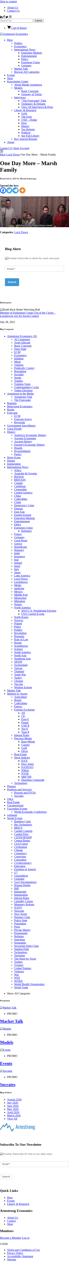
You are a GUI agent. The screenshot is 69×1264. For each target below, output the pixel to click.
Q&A (10, 799)
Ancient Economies (25, 438)
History (25, 126)
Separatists (20, 942)
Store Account (21, 148)
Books (10, 409)
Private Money (22, 929)
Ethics (24, 59)
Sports (17, 377)
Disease (18, 508)
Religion (19, 936)
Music (17, 361)
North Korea (21, 617)
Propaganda (20, 933)
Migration (19, 601)
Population (20, 923)
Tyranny (19, 965)
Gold (24, 113)
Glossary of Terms (31, 94)
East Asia (19, 511)
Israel (17, 566)
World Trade (21, 987)
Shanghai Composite (32, 779)
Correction (20, 856)
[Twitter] (9, 190)
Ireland (18, 562)
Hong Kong (14, 457)
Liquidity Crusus (23, 901)
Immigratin (20, 891)
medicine (19, 588)
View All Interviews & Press (37, 107)
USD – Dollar (29, 119)
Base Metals (28, 741)
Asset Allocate (22, 342)
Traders (18, 961)
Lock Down (13, 154)
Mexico (18, 591)
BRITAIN (20, 479)
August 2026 (14, 1099)
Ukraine (18, 680)
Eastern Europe (22, 514)
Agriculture (20, 696)
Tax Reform (28, 129)
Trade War (20, 674)
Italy (16, 569)
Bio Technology (23, 824)
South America (22, 652)
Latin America (22, 575)
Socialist (19, 374)
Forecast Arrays (23, 419)
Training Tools (22, 384)
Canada (18, 483)
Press (17, 926)
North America (22, 607)
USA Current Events (32, 613)
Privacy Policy (15, 1253)
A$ (23, 712)
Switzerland (20, 664)
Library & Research (25, 110)
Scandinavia (21, 645)
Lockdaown (21, 581)
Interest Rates (21, 735)
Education (19, 866)
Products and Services (19, 789)
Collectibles (20, 498)
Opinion (18, 364)
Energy (18, 706)
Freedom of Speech (25, 869)
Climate (18, 850)
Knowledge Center (17, 81)
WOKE (18, 981)
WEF (17, 977)
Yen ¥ (24, 728)
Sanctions (19, 939)
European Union (30, 62)
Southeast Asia (22, 658)
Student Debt (21, 949)
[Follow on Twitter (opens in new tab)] (7, 17)
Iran (16, 559)
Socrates (19, 795)
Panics (17, 454)
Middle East (21, 594)
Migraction (20, 597)
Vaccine (18, 684)
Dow (24, 123)
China (17, 495)
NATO (18, 907)
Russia (18, 642)
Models (18, 87)
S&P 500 (26, 776)
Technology (20, 783)
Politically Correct (24, 368)
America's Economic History (30, 435)
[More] (22, 190)
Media (17, 585)
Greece (18, 543)
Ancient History (23, 441)
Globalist (19, 878)
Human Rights (22, 885)
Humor (11, 460)
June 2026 (13, 1105)
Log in (25, 1237)
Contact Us (13, 10)
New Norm (20, 913)
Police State (20, 920)
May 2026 (13, 1109)
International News (24, 49)
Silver (24, 751)
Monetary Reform (24, 904)
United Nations (22, 968)
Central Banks (22, 840)
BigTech (19, 476)
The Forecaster (22, 400)
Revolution (20, 633)
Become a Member (10, 1237)
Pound (24, 722)
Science (18, 649)
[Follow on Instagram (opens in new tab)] (10, 17)
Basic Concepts (30, 91)
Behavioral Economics (19, 406)
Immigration (14, 463)
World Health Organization (29, 984)
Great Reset (20, 540)
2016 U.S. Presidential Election (38, 610)
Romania (19, 636)
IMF (16, 888)
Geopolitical (21, 875)
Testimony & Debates (33, 103)
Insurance (19, 556)
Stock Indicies (22, 757)
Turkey (18, 677)
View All (12, 1118)
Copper (25, 744)
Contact (11, 1220)
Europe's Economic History (29, 444)
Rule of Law (21, 639)
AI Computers (22, 339)
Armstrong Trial (23, 396)
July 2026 (12, 1102)
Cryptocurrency (23, 862)
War (16, 974)
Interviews (20, 97)
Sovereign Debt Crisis (26, 945)
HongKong (20, 546)
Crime (17, 502)
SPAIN (18, 661)
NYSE (25, 773)
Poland (18, 623)
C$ (23, 716)
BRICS (18, 827)
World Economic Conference (30, 811)
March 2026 (14, 1115)
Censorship (20, 489)
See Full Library (30, 135)
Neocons (19, 910)
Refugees (26, 530)
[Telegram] (15, 190)
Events (11, 75)
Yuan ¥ (25, 732)
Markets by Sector (17, 693)
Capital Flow (21, 834)
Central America (23, 492)
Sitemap (11, 1259)
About (10, 142)
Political (25, 132)
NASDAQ (27, 767)
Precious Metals (23, 738)
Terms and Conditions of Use (23, 1249)
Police (17, 626)
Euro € (25, 719)
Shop (10, 78)
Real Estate (20, 754)
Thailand (19, 671)
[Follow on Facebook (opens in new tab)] (4, 17)
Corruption (20, 859)
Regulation (20, 371)
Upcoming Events (17, 808)
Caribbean (20, 486)
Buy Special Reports (25, 138)
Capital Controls (23, 830)
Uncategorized (15, 805)
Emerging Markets (31, 52)
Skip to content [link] (8, 1)
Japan (17, 572)
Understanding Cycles (26, 387)
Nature (18, 604)
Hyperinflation (22, 451)
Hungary (19, 550)
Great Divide (14, 428)
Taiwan (18, 668)
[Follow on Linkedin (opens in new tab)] (1, 17)
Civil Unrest (21, 843)
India (17, 553)
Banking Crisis (22, 821)
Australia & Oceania (25, 473)
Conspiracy (20, 853)
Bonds (17, 700)
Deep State (20, 348)
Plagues (11, 786)
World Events (14, 818)
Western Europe (23, 687)
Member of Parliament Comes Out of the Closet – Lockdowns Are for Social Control (27, 314)
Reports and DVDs (25, 792)
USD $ (25, 725)
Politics (18, 43)
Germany (26, 65)
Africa (17, 470)
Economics (20, 46)
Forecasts (12, 412)
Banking (12, 403)
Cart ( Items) (19, 27)
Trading (18, 380)
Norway (18, 620)
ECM (17, 352)
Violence (19, 971)
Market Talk (21, 68)
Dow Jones (27, 763)
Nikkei (25, 770)
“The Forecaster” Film (33, 100)
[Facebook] (3, 190)
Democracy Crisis (24, 505)
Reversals (19, 422)
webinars (12, 815)
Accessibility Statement (20, 1256)
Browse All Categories (26, 71)
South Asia (20, 655)
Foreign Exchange (24, 709)
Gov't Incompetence (25, 882)
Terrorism (19, 955)
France (18, 534)
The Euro (26, 116)
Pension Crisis (22, 917)
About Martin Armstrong (28, 84)
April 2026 (13, 1112)
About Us (12, 7)
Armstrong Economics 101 (22, 336)
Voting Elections (23, 390)
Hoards (18, 447)
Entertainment (29, 55)
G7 (16, 872)
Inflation (19, 358)
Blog (10, 40)
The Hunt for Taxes (25, 958)
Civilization (20, 846)
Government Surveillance (21, 425)
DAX (24, 760)
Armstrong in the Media (20, 393)
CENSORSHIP (23, 837)
